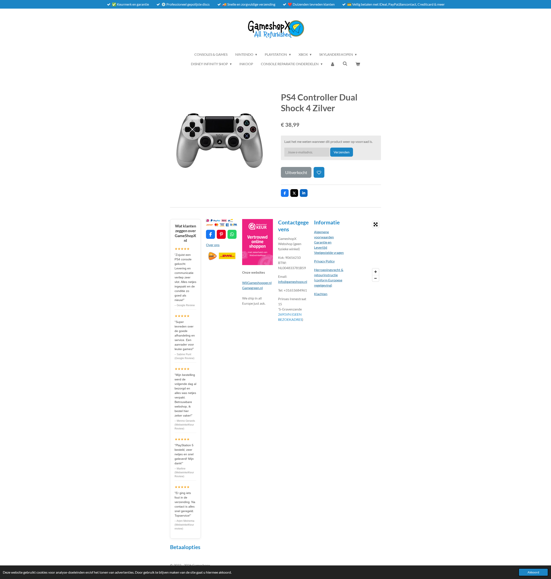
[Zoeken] (345, 63)
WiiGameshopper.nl (257, 283)
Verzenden (342, 152)
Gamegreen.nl (252, 288)
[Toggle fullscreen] (375, 224)
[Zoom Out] (375, 278)
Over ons (213, 245)
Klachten (320, 294)
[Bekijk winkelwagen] (358, 64)
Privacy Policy (324, 261)
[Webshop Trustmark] (257, 264)
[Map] (365, 251)
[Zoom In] (375, 272)
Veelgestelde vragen (329, 252)
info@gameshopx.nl (292, 281)
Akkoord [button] (533, 572)
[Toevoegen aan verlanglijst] (319, 172)
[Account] (332, 64)
